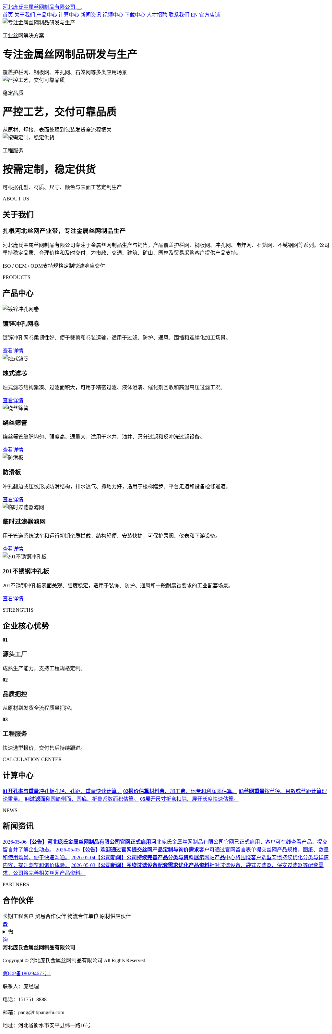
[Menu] (79, 9)
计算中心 (68, 15)
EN (194, 15)
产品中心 (46, 15)
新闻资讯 (90, 15)
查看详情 (13, 350)
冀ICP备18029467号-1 (27, 973)
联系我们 (179, 15)
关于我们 (24, 15)
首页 (8, 15)
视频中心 (112, 15)
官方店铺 (209, 15)
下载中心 (134, 15)
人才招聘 (157, 15)
